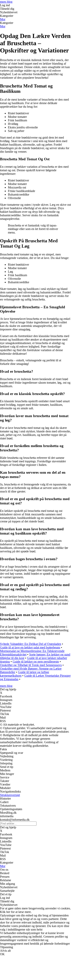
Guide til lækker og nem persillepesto (36, 661)
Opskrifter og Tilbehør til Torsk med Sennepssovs (31, 665)
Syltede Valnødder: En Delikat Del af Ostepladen (30, 644)
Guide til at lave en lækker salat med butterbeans (30, 647)
